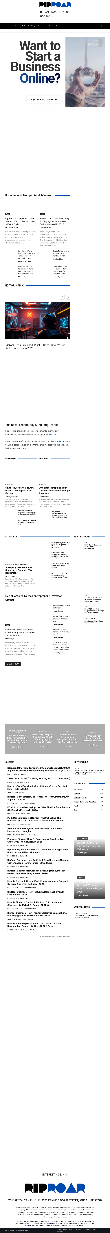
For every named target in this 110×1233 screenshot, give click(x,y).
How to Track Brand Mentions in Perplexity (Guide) (61, 632)
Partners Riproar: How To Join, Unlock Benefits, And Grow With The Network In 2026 (35, 840)
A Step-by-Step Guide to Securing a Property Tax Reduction (18, 570)
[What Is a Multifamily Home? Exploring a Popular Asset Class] (44, 576)
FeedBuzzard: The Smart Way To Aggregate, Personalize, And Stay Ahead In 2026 (54, 221)
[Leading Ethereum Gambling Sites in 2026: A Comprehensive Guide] (10, 514)
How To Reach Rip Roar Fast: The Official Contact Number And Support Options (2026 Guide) (34, 924)
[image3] (55, 128)
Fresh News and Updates (17, 835)
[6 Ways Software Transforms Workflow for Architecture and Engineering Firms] (17, 738)
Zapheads (68, 1221)
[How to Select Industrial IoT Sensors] (45, 608)
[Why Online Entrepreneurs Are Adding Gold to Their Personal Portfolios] (44, 515)
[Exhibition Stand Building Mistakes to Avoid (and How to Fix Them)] (44, 555)
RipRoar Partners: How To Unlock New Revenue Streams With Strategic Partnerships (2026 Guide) (38, 861)
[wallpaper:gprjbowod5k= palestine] (90, 128)
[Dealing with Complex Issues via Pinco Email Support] (45, 619)
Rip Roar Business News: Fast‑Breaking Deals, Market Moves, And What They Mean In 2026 (36, 872)
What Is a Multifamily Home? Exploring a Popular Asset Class (59, 575)
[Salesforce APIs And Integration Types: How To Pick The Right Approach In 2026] (10, 253)
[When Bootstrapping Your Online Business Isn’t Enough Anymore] (54, 472)
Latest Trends (13, 782)
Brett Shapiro (82, 853)
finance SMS (30, 1225)
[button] (101, 26)
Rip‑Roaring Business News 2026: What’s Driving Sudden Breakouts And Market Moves (37, 851)
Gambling (9, 484)
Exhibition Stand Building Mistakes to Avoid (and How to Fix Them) (60, 555)
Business (42, 484)
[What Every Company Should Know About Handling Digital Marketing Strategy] (42, 738)
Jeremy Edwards (11, 497)
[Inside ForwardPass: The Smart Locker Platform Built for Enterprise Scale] (45, 269)
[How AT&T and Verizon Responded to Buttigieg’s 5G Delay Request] (78, 609)
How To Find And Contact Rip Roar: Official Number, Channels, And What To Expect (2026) (35, 903)
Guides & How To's (14, 803)
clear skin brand (46, 1207)
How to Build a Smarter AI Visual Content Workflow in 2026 (61, 253)
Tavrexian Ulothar (29, 803)
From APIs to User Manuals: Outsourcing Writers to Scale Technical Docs (19, 632)
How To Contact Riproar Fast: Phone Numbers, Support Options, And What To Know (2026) (37, 882)
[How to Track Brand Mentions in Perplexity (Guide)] (45, 632)
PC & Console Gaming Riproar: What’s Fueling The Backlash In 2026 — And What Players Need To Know (35, 819)
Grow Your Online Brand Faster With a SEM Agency (60, 565)
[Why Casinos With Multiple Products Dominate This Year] (92, 738)
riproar (53, 434)
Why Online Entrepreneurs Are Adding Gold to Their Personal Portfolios (59, 514)
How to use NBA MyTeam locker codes (94, 622)
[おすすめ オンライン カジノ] (18, 945)
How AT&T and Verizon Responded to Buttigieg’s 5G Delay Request (94, 610)
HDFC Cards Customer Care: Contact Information (93, 546)
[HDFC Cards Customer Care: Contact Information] (78, 545)
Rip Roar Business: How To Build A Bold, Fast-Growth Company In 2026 (35, 893)
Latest (10, 774)
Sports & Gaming (91, 619)
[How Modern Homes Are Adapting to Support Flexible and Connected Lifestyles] (44, 545)
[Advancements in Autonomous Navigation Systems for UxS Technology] (67, 738)
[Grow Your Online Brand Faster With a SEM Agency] (44, 566)
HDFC (87, 542)
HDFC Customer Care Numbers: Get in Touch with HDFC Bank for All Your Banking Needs (89, 772)
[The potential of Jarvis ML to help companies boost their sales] (78, 598)
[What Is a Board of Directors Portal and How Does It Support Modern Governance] (10, 269)
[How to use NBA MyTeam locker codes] (78, 620)
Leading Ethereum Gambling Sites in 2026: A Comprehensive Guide (27, 512)
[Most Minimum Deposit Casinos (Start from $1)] (10, 524)
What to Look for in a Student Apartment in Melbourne (88, 846)
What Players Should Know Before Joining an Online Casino (19, 490)
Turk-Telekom (81, 913)
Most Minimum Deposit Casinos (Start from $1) (27, 522)
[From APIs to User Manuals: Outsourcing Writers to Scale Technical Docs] (20, 615)
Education (82, 839)
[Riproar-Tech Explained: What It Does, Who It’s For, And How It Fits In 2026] (20, 207)
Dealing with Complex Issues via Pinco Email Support (61, 619)
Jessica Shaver (25, 814)
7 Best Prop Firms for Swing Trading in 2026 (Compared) (38, 778)
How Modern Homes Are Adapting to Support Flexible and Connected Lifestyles (61, 545)
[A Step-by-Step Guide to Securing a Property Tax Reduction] (21, 551)
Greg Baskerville (22, 845)
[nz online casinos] (17, 963)
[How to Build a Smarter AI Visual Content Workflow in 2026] (45, 253)
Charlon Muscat (11, 228)
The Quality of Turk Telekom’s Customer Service (86, 916)
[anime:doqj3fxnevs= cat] (20, 128)
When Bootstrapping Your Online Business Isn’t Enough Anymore (54, 490)
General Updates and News (16, 564)
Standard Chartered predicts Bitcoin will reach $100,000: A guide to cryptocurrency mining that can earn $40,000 (38, 769)
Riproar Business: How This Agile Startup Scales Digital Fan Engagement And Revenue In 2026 (37, 914)
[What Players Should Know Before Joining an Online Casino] (21, 472)
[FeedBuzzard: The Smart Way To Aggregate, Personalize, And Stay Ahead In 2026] (55, 207)
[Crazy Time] (35, 1104)
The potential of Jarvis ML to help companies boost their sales (93, 599)
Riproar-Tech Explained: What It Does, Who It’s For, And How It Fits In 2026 (20, 221)
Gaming (81, 878)
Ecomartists (54, 1223)
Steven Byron (23, 277)
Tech (8, 214)
